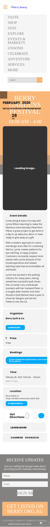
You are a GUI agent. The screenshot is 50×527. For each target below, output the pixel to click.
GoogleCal (32, 437)
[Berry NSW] (25, 7)
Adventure (19, 59)
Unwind (15, 48)
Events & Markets (16, 41)
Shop (12, 23)
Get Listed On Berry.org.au (25, 508)
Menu (3, 95)
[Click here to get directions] (41, 415)
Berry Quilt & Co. (15, 318)
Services (16, 64)
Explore (16, 34)
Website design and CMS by (19, 524)
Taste (13, 17)
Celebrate (18, 54)
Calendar (17, 437)
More (13, 70)
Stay (12, 28)
